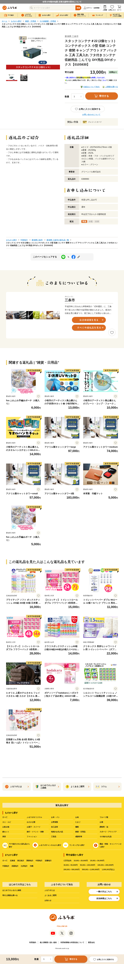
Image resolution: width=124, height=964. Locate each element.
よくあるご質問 (50, 895)
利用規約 (32, 942)
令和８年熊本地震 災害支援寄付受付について (62, 2)
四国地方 (15, 866)
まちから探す (11, 240)
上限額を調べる (111, 87)
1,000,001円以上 (108, 869)
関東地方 (30, 861)
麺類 (77, 827)
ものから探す (16, 21)
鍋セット (5, 832)
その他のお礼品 (106, 836)
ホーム (4, 21)
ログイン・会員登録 (92, 8)
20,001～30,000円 (97, 861)
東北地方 (20, 861)
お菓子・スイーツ (33, 827)
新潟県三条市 (37, 240)
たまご (77, 822)
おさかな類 (31, 822)
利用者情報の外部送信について (72, 942)
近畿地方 (48, 861)
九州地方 (24, 866)
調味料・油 (104, 827)
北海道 (12, 861)
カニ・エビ (6, 822)
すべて (5, 817)
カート (119, 10)
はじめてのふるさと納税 (11, 890)
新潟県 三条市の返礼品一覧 (58, 240)
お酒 (101, 822)
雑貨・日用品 (30, 21)
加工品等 (54, 827)
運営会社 (91, 942)
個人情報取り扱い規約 (48, 942)
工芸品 (53, 836)
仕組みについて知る (91, 87)
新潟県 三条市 (71, 36)
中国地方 (5, 866)
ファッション (32, 836)
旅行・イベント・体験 (35, 832)
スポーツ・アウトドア (108, 832)
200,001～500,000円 (72, 869)
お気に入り (112, 10)
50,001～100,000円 (87, 865)
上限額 (105, 10)
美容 (4, 836)
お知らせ (48, 900)
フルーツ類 (104, 817)
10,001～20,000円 (81, 861)
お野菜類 (54, 822)
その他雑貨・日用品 (48, 21)
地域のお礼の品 (57, 832)
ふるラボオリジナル (34, 817)
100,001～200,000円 (105, 865)
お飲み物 (5, 827)
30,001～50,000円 (71, 865)
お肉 (77, 817)
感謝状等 (78, 836)
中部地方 (24, 240)
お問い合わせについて (91, 114)
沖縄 (31, 866)
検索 (78, 8)
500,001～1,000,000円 (90, 869)
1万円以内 (67, 861)
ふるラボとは (50, 890)
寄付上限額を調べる (10, 895)
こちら (103, 80)
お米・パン (55, 817)
